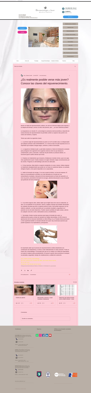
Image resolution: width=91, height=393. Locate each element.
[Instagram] (40, 335)
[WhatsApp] (16, 342)
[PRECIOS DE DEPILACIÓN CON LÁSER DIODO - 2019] (67, 290)
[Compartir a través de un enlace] (31, 270)
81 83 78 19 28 (20, 369)
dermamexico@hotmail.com (20, 381)
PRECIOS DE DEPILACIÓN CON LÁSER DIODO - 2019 (66, 298)
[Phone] (17, 339)
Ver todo (75, 282)
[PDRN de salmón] (24, 290)
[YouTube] (50, 335)
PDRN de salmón (20, 297)
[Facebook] (43, 335)
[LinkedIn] (47, 335)
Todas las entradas (18, 66)
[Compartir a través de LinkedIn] (28, 270)
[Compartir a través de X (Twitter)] (24, 270)
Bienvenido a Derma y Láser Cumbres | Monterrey (45, 298)
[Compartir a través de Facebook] (21, 270)
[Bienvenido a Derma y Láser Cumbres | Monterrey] (45, 290)
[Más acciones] (69, 75)
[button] (75, 66)
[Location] (63, 9)
